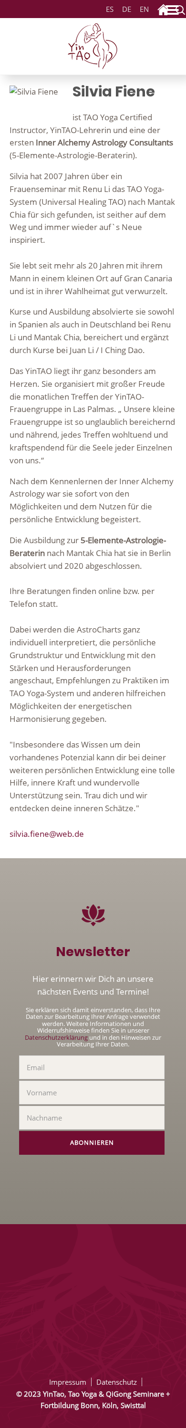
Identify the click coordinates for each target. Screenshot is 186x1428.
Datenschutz (116, 1382)
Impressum (67, 1382)
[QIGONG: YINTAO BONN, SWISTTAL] (93, 44)
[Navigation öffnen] (174, 12)
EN (144, 9)
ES (110, 9)
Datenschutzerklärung (56, 1037)
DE (125, 9)
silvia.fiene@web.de (47, 833)
